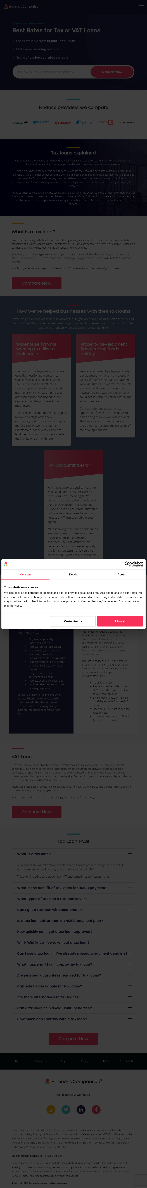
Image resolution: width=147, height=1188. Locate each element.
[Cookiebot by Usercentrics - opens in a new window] (127, 564)
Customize (71, 621)
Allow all (120, 621)
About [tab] (121, 574)
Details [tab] (73, 574)
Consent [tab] (25, 574)
